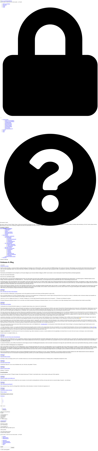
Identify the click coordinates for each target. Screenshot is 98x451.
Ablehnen (7, 227)
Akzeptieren (2, 227)
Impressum (10, 228)
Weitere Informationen (4, 228)
